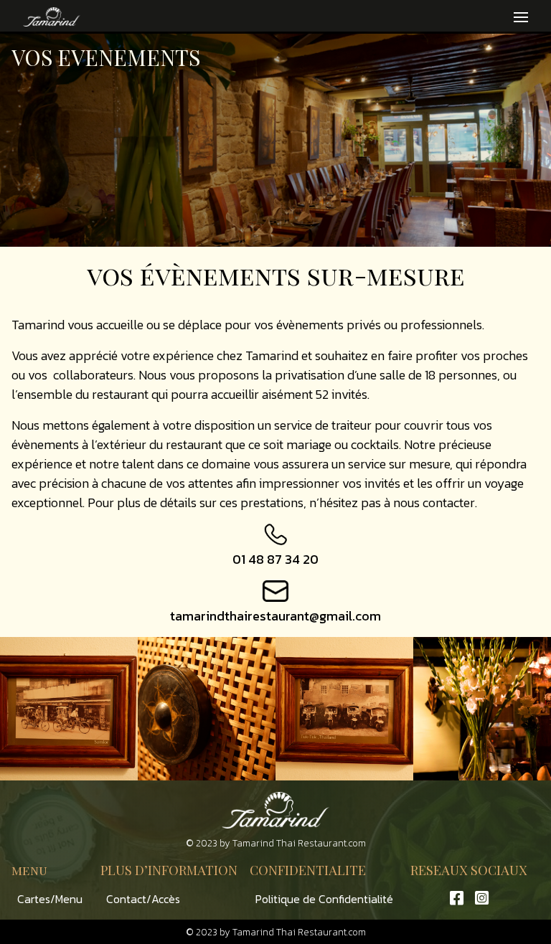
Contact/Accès (143, 898)
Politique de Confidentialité (324, 898)
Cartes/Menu (50, 898)
